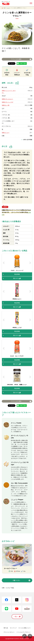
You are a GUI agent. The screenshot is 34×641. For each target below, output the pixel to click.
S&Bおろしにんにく (7, 99)
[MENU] (31, 3)
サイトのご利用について (24, 628)
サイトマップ (13, 628)
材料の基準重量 (27, 139)
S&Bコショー (5, 132)
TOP (4, 7)
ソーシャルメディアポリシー (23, 632)
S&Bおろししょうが (7, 102)
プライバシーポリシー (9, 632)
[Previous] (3, 263)
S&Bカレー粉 (5, 105)
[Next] (30, 263)
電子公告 (6, 628)
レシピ (8, 7)
